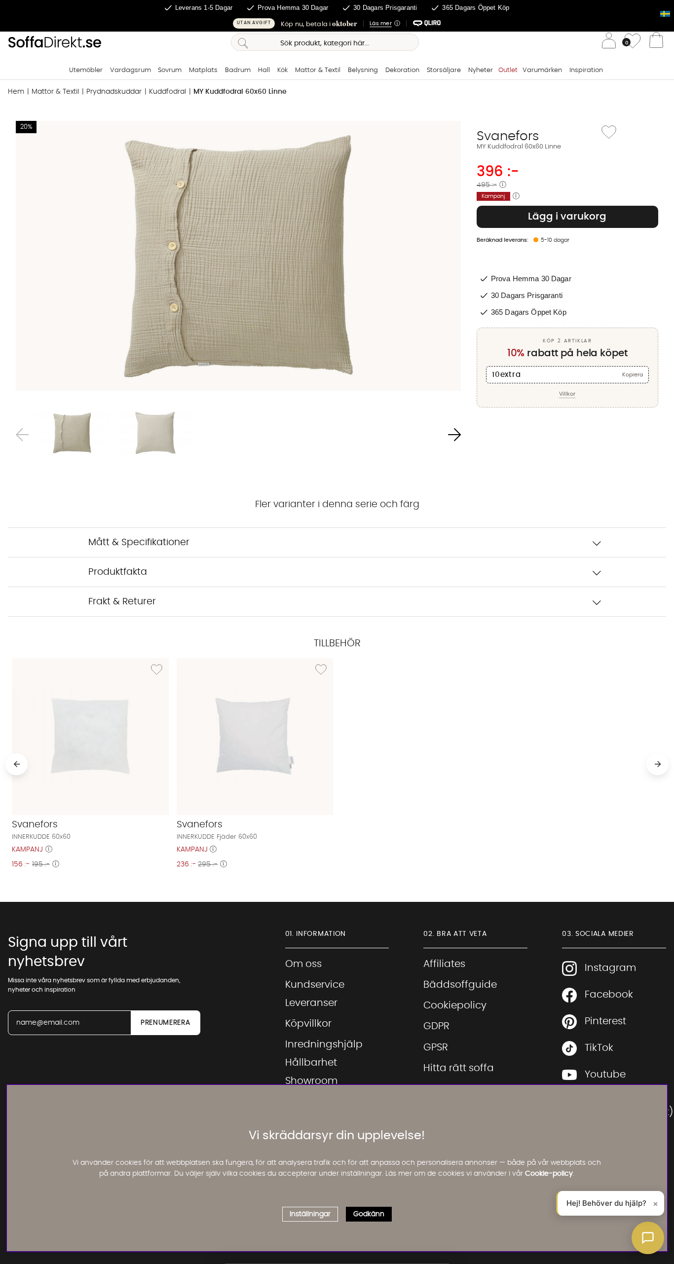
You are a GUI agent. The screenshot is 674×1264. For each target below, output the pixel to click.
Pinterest (605, 1021)
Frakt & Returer (122, 601)
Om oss (303, 964)
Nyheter (480, 70)
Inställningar (310, 1214)
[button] (337, 23)
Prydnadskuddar (114, 91)
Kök (282, 70)
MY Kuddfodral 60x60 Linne (240, 91)
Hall (264, 70)
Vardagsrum (130, 70)
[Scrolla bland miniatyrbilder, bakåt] (22, 434)
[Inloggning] (609, 42)
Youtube (605, 1074)
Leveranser (311, 1003)
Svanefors (508, 136)
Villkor (567, 394)
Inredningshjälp (324, 1044)
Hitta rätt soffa (458, 1068)
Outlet (508, 70)
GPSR (435, 1047)
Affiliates (444, 964)
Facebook (609, 995)
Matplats (203, 70)
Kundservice (314, 985)
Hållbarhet (311, 1063)
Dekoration (402, 70)
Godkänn (368, 1214)
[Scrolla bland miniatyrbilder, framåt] (454, 434)
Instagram (610, 968)
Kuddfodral (167, 91)
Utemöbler (86, 70)
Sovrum (170, 70)
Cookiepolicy (455, 1005)
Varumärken (542, 70)
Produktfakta (117, 572)
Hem (16, 91)
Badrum (238, 70)
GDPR (436, 1026)
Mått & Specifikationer (138, 542)
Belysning (363, 70)
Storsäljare (444, 70)
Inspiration (586, 70)
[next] (657, 764)
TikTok (599, 1048)
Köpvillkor (308, 1024)
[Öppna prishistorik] (502, 185)
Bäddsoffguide (460, 985)
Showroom (311, 1081)
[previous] (16, 764)
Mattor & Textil (317, 70)
